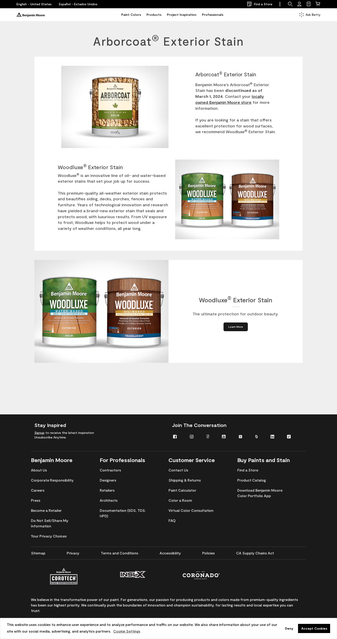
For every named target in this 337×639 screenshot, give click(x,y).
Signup (39, 433)
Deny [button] (289, 628)
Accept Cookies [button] (314, 628)
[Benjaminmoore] (31, 14)
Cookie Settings (126, 631)
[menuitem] (178, 436)
